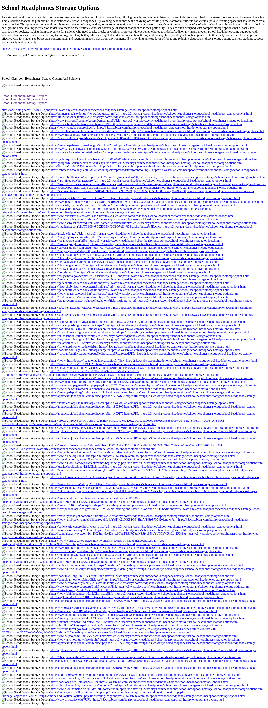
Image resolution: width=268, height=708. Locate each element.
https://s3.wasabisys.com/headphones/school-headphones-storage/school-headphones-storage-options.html (67, 48)
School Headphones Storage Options (24, 95)
